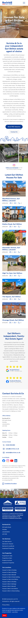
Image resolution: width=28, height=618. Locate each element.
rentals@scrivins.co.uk (13, 452)
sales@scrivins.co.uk (12, 449)
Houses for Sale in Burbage (9, 572)
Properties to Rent (7, 558)
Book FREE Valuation (14, 126)
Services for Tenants (7, 543)
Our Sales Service (6, 541)
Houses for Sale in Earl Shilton (10, 579)
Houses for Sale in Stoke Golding (11, 577)
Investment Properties (8, 548)
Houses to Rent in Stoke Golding (10, 590)
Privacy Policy (5, 604)
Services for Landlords (8, 546)
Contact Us (14, 132)
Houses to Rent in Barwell (9, 586)
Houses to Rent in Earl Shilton (10, 588)
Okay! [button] (4, 615)
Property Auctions (7, 560)
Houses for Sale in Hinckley (9, 570)
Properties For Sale (7, 555)
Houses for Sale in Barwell (9, 574)
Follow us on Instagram (12, 167)
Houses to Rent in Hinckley (9, 581)
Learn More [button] (15, 612)
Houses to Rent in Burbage (9, 584)
